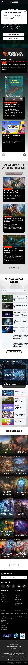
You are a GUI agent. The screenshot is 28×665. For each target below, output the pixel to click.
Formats (3, 595)
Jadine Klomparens (24, 315)
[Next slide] (24, 154)
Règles (3, 597)
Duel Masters (18, 615)
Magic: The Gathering (7, 613)
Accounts (17, 595)
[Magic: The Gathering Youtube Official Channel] (19, 586)
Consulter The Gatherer (5, 624)
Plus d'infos (13, 38)
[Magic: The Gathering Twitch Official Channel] (13, 586)
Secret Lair (4, 627)
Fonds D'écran (5, 601)
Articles (3, 594)
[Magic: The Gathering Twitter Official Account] (8, 586)
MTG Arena (4, 615)
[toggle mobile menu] (2, 2)
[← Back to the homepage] (14, 2)
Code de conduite (14, 644)
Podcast (3, 599)
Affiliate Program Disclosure (19, 604)
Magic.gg (3, 617)
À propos (17, 594)
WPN (16, 601)
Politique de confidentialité (14, 646)
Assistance (18, 599)
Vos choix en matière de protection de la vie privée (14, 656)
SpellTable (4, 629)
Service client (14, 648)
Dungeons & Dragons (21, 613)
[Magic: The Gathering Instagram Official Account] (24, 586)
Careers (17, 597)
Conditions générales (14, 642)
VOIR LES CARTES (13, 34)
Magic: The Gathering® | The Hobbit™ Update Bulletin (14, 195)
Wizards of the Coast (19, 299)
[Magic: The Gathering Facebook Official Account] (3, 586)
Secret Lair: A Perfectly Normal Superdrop (13, 143)
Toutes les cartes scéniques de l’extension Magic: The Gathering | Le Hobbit (14, 224)
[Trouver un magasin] (25, 577)
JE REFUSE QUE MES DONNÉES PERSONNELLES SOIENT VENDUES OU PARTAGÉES (14, 654)
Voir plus (14, 268)
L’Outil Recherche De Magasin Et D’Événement (6, 620)
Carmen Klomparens (17, 315)
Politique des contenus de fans (14, 651)
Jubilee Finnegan (18, 338)
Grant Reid (17, 306)
